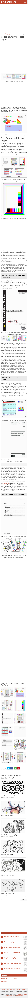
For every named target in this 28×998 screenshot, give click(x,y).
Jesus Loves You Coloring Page (8, 796)
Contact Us (8, 989)
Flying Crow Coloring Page (10, 958)
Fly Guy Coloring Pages (7, 815)
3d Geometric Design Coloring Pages (12, 963)
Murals (15, 978)
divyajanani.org (8, 1)
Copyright (13, 989)
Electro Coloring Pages (9, 942)
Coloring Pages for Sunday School (12, 968)
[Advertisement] (14, 19)
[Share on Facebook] (11, 768)
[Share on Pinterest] (18, 768)
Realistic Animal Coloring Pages (11, 936)
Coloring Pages (5, 41)
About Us (24, 989)
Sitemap (3, 989)
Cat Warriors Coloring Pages (8, 893)
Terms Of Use (19, 989)
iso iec (4, 772)
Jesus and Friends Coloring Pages (12, 952)
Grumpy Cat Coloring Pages (8, 874)
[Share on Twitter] (8, 768)
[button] (25, 2)
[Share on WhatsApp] (15, 768)
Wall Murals (3, 981)
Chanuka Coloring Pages (7, 854)
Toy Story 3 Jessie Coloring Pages (12, 947)
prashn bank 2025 (19, 995)
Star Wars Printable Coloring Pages (9, 835)
